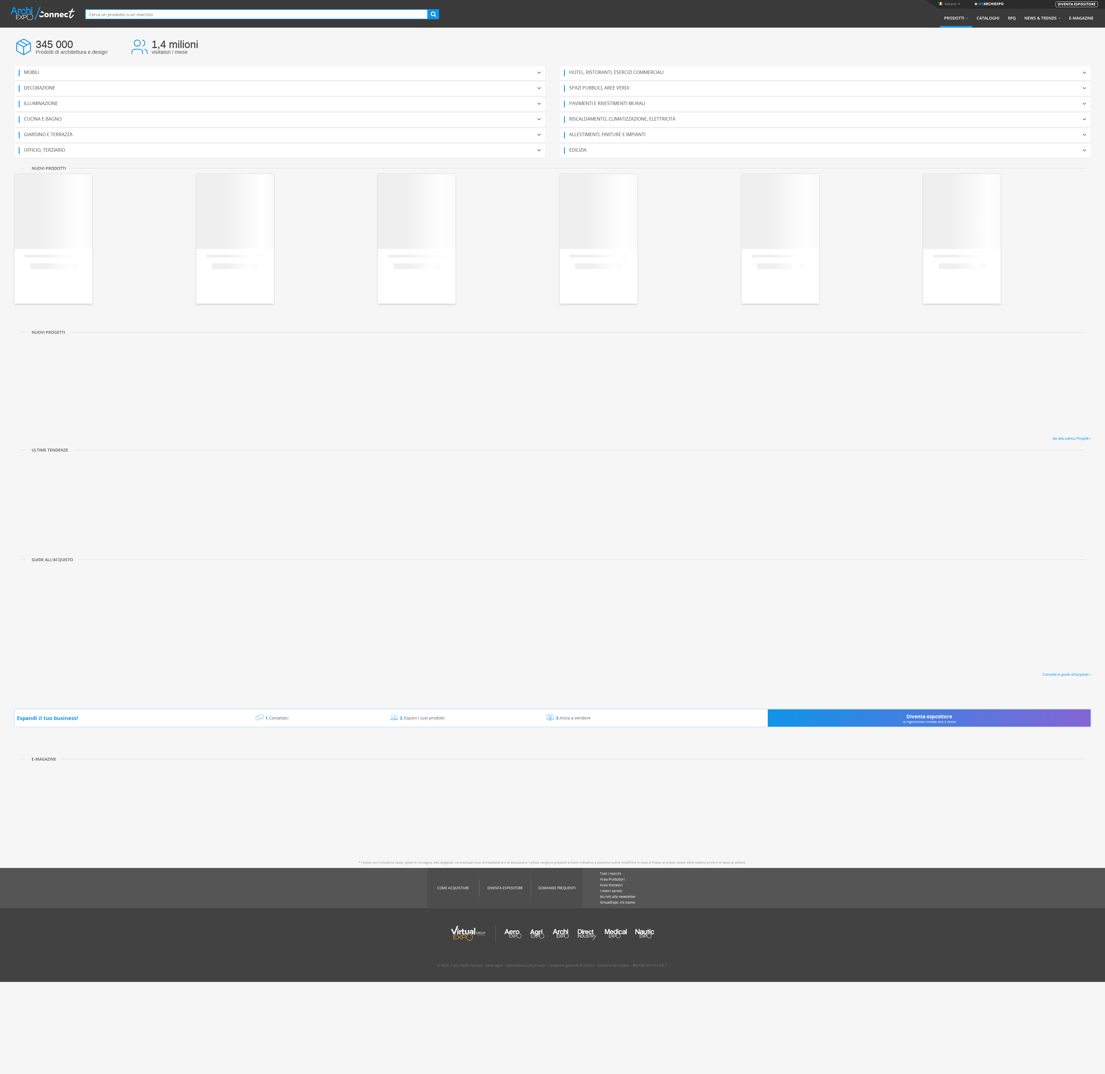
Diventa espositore (505, 888)
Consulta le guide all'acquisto (1066, 675)
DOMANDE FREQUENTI (557, 888)
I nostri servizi (611, 890)
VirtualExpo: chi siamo (617, 902)
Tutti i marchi (610, 873)
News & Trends (1040, 18)
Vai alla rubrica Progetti (1070, 439)
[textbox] (256, 14)
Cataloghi (988, 18)
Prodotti (954, 18)
